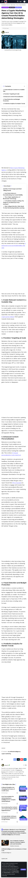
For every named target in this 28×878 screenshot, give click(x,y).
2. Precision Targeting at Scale (11, 94)
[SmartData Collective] (5, 1)
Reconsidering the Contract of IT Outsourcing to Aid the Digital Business (9, 808)
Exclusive (12, 7)
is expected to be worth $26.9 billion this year (13, 246)
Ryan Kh (7, 32)
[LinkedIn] (26, 765)
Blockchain (5, 7)
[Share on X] (18, 759)
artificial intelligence (14, 751)
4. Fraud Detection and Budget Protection (11, 100)
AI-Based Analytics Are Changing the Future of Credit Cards (8, 789)
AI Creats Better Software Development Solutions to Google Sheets (8, 818)
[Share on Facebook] (14, 759)
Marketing (18, 7)
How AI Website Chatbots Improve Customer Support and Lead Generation (17, 842)
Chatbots (12, 846)
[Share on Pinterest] (21, 759)
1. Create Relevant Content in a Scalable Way (13, 90)
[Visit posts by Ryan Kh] (2, 765)
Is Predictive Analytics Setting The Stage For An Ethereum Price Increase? (13, 202)
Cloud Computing (23, 808)
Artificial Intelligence (23, 789)
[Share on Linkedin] (25, 759)
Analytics (22, 786)
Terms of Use (7, 872)
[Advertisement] (14, 67)
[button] (23, 869)
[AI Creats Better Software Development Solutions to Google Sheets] (23, 817)
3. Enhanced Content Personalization (13, 96)
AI (8, 751)
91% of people (16, 483)
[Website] (24, 765)
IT (20, 810)
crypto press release (7, 317)
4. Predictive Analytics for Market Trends (14, 103)
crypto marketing (6, 753)
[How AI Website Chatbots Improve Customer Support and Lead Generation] (5, 843)
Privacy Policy (15, 871)
